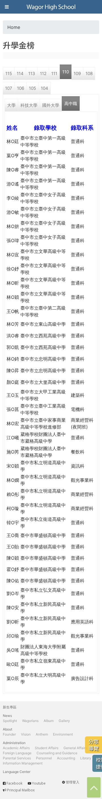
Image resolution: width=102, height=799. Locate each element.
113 (31, 73)
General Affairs (75, 748)
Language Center (16, 772)
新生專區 (9, 707)
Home (13, 27)
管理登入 (72, 782)
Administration (14, 743)
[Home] (51, 7)
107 (8, 88)
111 (54, 73)
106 (20, 88)
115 (8, 73)
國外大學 (50, 105)
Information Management (22, 763)
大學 (11, 105)
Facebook (14, 783)
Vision (26, 734)
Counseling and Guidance (57, 753)
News (7, 715)
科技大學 (28, 105)
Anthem (42, 734)
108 (89, 73)
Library (85, 758)
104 (44, 88)
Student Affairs (46, 748)
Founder (9, 734)
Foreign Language (17, 753)
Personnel (44, 758)
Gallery (64, 721)
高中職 (70, 103)
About (7, 729)
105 (32, 88)
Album (49, 721)
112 (43, 73)
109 (77, 73)
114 (20, 73)
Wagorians (30, 721)
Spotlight (10, 721)
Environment (63, 734)
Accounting (66, 758)
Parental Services (17, 758)
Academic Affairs (16, 748)
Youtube (39, 783)
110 (65, 71)
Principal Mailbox (21, 790)
